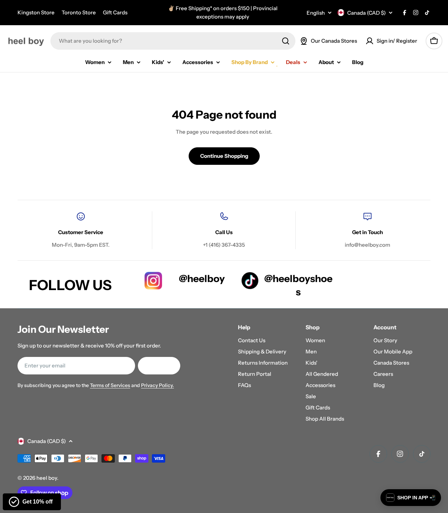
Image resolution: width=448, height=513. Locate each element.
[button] (410, 497)
